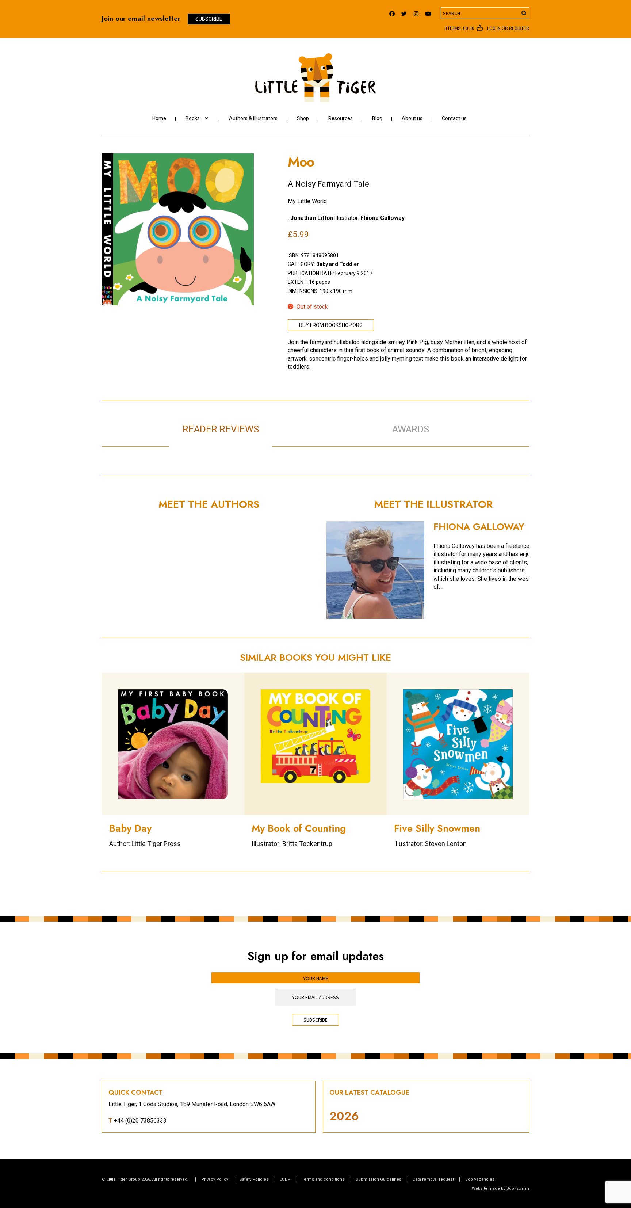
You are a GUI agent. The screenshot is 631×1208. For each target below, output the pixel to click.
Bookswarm (517, 1188)
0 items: (459, 28)
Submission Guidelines (378, 1179)
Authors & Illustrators (253, 118)
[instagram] (416, 12)
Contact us (454, 118)
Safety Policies (254, 1179)
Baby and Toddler (337, 264)
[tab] (323, 421)
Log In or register (508, 29)
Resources (340, 118)
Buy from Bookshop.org (331, 325)
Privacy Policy (214, 1179)
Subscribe (208, 19)
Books (193, 118)
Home (159, 118)
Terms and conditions (323, 1179)
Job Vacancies (479, 1179)
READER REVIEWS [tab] (221, 429)
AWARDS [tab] (410, 429)
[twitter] (404, 12)
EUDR (285, 1179)
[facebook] (392, 12)
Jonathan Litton (311, 217)
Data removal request (433, 1179)
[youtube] (428, 12)
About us (412, 118)
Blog (377, 118)
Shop (303, 118)
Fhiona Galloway (382, 217)
